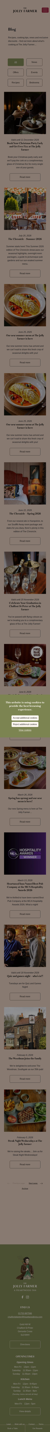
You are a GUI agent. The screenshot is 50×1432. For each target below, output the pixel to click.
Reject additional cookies (25, 724)
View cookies (25, 730)
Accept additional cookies (25, 718)
